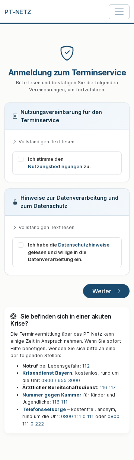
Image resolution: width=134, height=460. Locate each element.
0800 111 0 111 (77, 416)
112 (86, 366)
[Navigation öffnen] (119, 11)
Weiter (101, 291)
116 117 (108, 387)
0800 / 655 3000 (60, 380)
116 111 (60, 402)
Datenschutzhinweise (83, 245)
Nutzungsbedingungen (55, 166)
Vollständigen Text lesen (46, 141)
